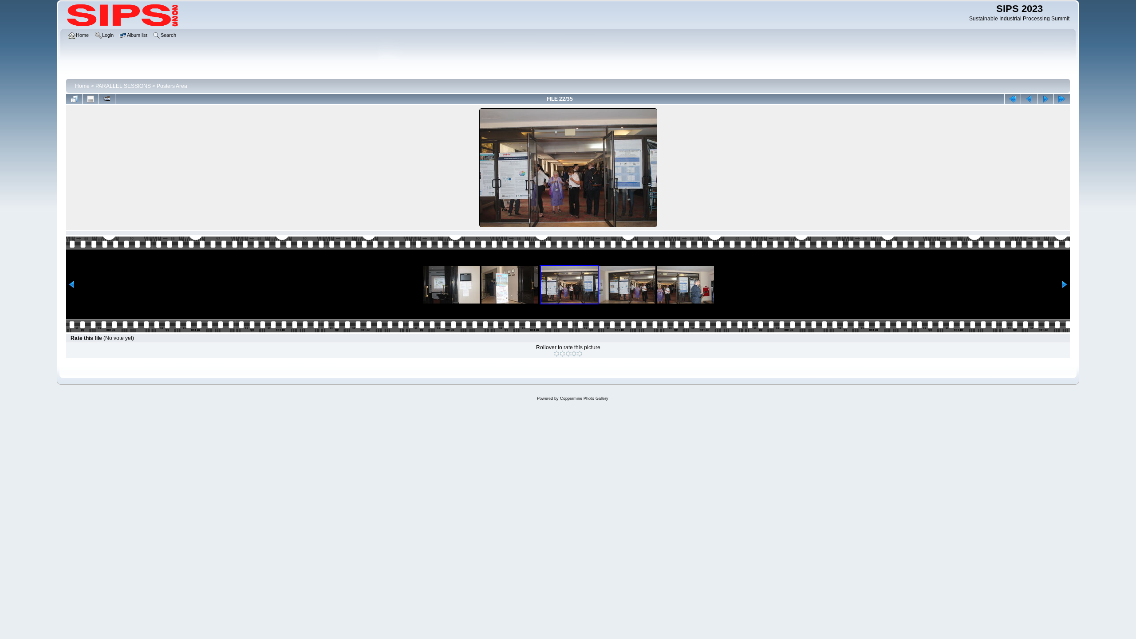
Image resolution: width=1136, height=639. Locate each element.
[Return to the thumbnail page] (74, 99)
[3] (568, 354)
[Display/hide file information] (91, 99)
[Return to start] (1013, 99)
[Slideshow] (107, 99)
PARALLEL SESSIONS (123, 86)
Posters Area (172, 86)
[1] (557, 354)
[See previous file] (1029, 99)
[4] (574, 354)
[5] (580, 354)
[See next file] (1045, 99)
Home (82, 86)
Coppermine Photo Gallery (584, 398)
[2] (562, 354)
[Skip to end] (1062, 99)
